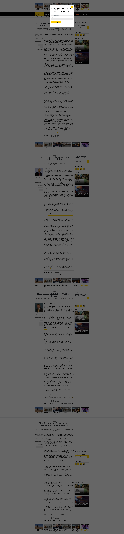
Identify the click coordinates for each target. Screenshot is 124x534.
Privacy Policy (53, 25)
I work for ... (53, 17)
